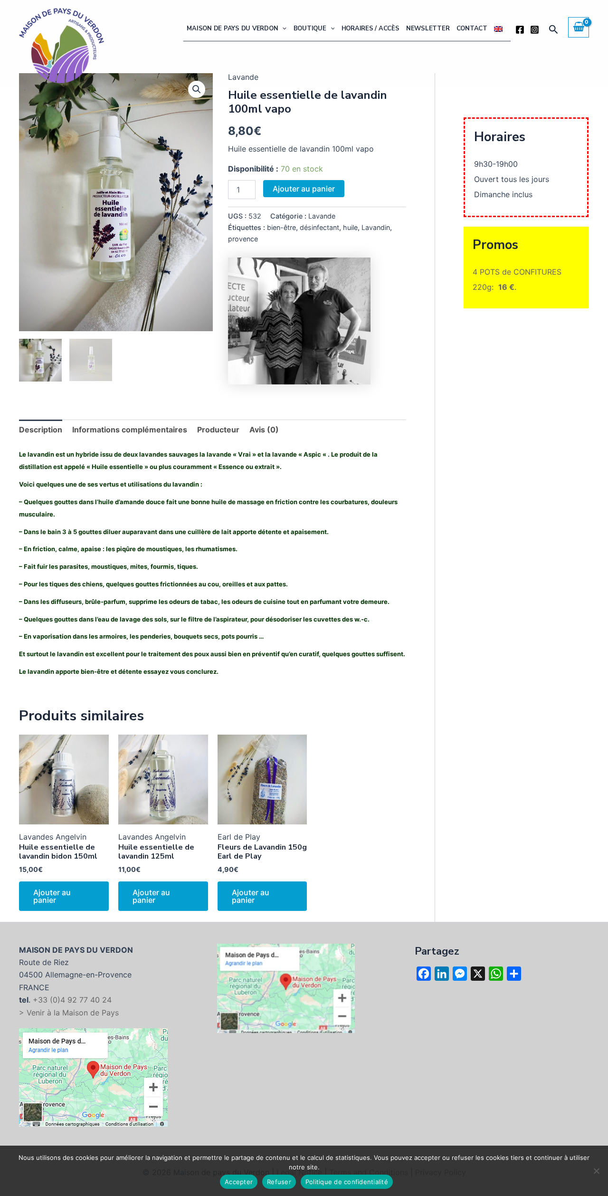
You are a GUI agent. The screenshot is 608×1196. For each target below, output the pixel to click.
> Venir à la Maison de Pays (69, 1012)
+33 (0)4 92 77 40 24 (72, 1000)
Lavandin (375, 227)
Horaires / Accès (370, 28)
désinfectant (319, 227)
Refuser (279, 1182)
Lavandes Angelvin (52, 837)
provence (243, 239)
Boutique (310, 28)
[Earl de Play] (299, 321)
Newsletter (428, 28)
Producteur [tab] (218, 429)
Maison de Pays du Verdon (232, 28)
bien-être (281, 227)
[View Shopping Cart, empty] (578, 27)
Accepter (239, 1182)
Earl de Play (239, 837)
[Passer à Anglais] (498, 29)
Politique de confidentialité (346, 1182)
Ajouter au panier (304, 188)
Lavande (321, 216)
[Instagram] (534, 29)
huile (350, 227)
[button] (282, 29)
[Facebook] (519, 29)
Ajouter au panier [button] (52, 896)
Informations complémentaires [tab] (129, 429)
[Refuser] (596, 1171)
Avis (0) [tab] (264, 429)
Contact (471, 28)
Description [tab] (40, 429)
